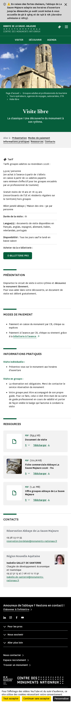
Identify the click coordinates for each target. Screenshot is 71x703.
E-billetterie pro (18, 255)
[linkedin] (4, 617)
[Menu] (66, 27)
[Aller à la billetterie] (59, 26)
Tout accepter (10, 698)
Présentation (19, 138)
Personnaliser (61, 698)
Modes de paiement (39, 138)
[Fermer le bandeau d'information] (66, 4)
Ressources (37, 141)
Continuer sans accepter (36, 698)
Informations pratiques (16, 141)
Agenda (51, 39)
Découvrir (35, 39)
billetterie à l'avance (24, 336)
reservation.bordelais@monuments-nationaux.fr (32, 541)
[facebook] (16, 617)
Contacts (50, 141)
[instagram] (10, 617)
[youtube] (22, 617)
